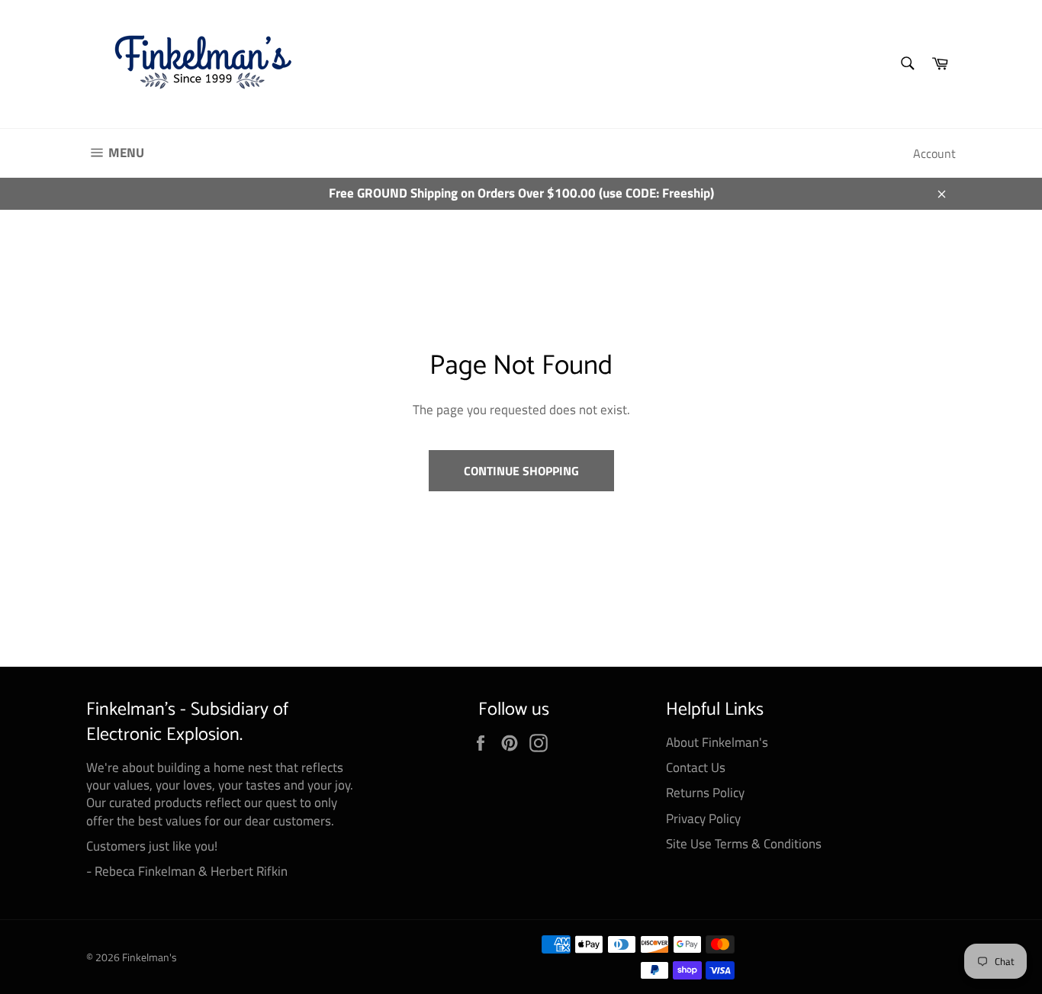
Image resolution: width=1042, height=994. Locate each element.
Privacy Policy (703, 818)
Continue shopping (521, 471)
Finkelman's (149, 957)
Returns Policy (705, 793)
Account (934, 153)
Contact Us (695, 767)
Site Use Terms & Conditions (744, 844)
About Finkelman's (717, 742)
